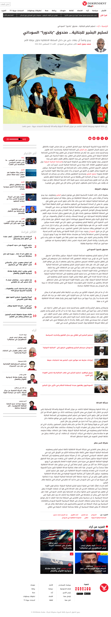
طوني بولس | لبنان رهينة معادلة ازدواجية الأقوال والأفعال (20, 272)
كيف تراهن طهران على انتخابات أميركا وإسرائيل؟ (60, 545)
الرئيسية (105, 26)
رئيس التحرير (67, 592)
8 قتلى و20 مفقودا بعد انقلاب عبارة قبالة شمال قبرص (15, 174)
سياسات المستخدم (65, 585)
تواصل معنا (67, 596)
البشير (58, 195)
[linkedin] (80, 588)
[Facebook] (89, 588)
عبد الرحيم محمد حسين (60, 515)
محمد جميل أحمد (84, 44)
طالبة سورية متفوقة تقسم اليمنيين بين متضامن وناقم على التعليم (18, 315)
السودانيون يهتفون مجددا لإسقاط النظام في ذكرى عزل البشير (67, 385)
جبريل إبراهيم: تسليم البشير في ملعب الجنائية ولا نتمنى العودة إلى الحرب (67, 374)
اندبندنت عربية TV (17, 10)
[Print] (89, 138)
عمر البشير (83, 149)
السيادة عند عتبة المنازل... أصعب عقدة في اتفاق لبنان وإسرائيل (17, 237)
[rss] (76, 588)
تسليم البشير (91, 174)
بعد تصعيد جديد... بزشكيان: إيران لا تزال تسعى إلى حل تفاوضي (19, 281)
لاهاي (86, 518)
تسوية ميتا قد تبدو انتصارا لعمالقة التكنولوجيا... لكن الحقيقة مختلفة (16, 405)
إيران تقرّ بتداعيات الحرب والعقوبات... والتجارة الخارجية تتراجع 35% (18, 289)
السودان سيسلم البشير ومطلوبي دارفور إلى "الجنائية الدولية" (67, 347)
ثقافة (71, 10)
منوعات (63, 10)
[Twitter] (87, 588)
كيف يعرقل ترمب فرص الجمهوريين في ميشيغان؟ (92, 546)
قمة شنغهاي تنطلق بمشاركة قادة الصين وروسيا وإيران (13, 186)
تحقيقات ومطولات (34, 10)
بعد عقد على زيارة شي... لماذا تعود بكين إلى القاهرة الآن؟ (14, 223)
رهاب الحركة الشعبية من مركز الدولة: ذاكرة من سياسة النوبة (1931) (14, 392)
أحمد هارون (74, 515)
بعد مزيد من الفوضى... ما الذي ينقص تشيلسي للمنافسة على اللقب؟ (15, 162)
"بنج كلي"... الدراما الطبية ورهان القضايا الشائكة (19, 306)
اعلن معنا (68, 600)
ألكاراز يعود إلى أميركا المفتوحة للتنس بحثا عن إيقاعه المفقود (15, 199)
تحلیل (22, 206)
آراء (87, 10)
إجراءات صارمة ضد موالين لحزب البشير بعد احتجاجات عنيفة (70, 360)
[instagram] (85, 588)
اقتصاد (80, 10)
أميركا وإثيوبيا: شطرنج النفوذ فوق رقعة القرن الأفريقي (19, 298)
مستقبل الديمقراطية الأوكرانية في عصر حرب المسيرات (93, 568)
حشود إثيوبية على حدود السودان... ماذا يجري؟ (19, 246)
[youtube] (83, 588)
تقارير (22, 219)
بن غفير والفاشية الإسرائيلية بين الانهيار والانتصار (16, 211)
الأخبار (103, 10)
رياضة (54, 10)
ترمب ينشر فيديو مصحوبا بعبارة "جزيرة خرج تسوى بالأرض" (91, 15)
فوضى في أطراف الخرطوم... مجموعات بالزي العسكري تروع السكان (49, 15)
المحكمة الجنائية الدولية (53, 161)
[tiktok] (78, 588)
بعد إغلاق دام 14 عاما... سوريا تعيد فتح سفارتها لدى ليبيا (17, 255)
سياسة (95, 10)
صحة (46, 10)
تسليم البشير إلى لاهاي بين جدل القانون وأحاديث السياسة (69, 335)
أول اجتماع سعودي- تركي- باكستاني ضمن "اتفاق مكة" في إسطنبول (18, 263)
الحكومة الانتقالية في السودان (71, 518)
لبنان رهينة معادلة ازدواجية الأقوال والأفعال (58, 569)
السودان (91, 231)
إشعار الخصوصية (65, 588)
